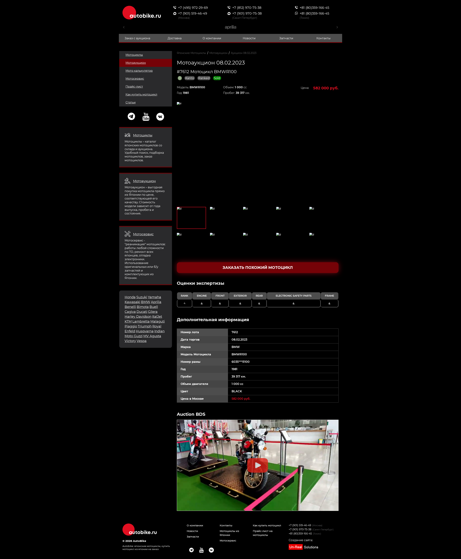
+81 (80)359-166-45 (300, 533)
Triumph (145, 326)
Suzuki (141, 297)
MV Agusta (152, 336)
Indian (159, 331)
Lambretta (141, 321)
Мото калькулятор (139, 70)
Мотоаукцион (136, 63)
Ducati (141, 312)
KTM (128, 321)
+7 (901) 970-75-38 (300, 529)
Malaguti (157, 321)
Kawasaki (132, 302)
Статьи (131, 102)
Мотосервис (135, 78)
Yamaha (154, 297)
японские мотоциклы (147, 546)
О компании (212, 38)
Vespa (142, 341)
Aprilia (156, 302)
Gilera (153, 312)
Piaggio (131, 326)
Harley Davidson (138, 317)
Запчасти (286, 38)
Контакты (323, 38)
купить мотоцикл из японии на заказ (146, 548)
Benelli (130, 307)
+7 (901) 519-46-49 (300, 525)
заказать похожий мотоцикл (258, 267)
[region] (258, 294)
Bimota (143, 307)
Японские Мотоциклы (191, 53)
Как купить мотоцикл (141, 94)
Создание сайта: (301, 540)
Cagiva (130, 312)
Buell (153, 307)
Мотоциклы (134, 55)
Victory (130, 341)
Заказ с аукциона (137, 38)
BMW (145, 302)
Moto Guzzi (134, 336)
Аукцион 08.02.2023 (243, 53)
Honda (130, 297)
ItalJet (157, 317)
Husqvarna (145, 331)
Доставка (175, 38)
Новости (249, 38)
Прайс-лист (134, 86)
